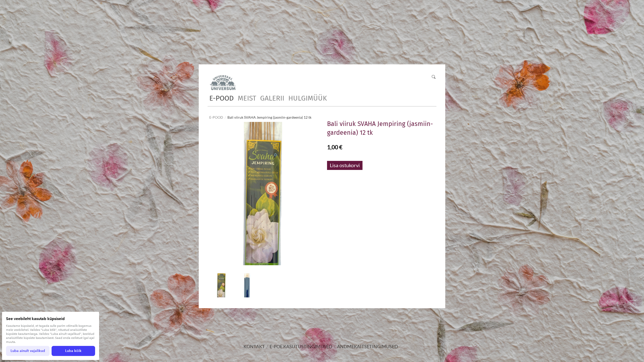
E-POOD (221, 98)
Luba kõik (73, 351)
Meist (247, 98)
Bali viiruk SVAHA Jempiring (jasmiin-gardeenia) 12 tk (269, 117)
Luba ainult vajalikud (28, 351)
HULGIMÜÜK (307, 98)
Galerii (272, 98)
